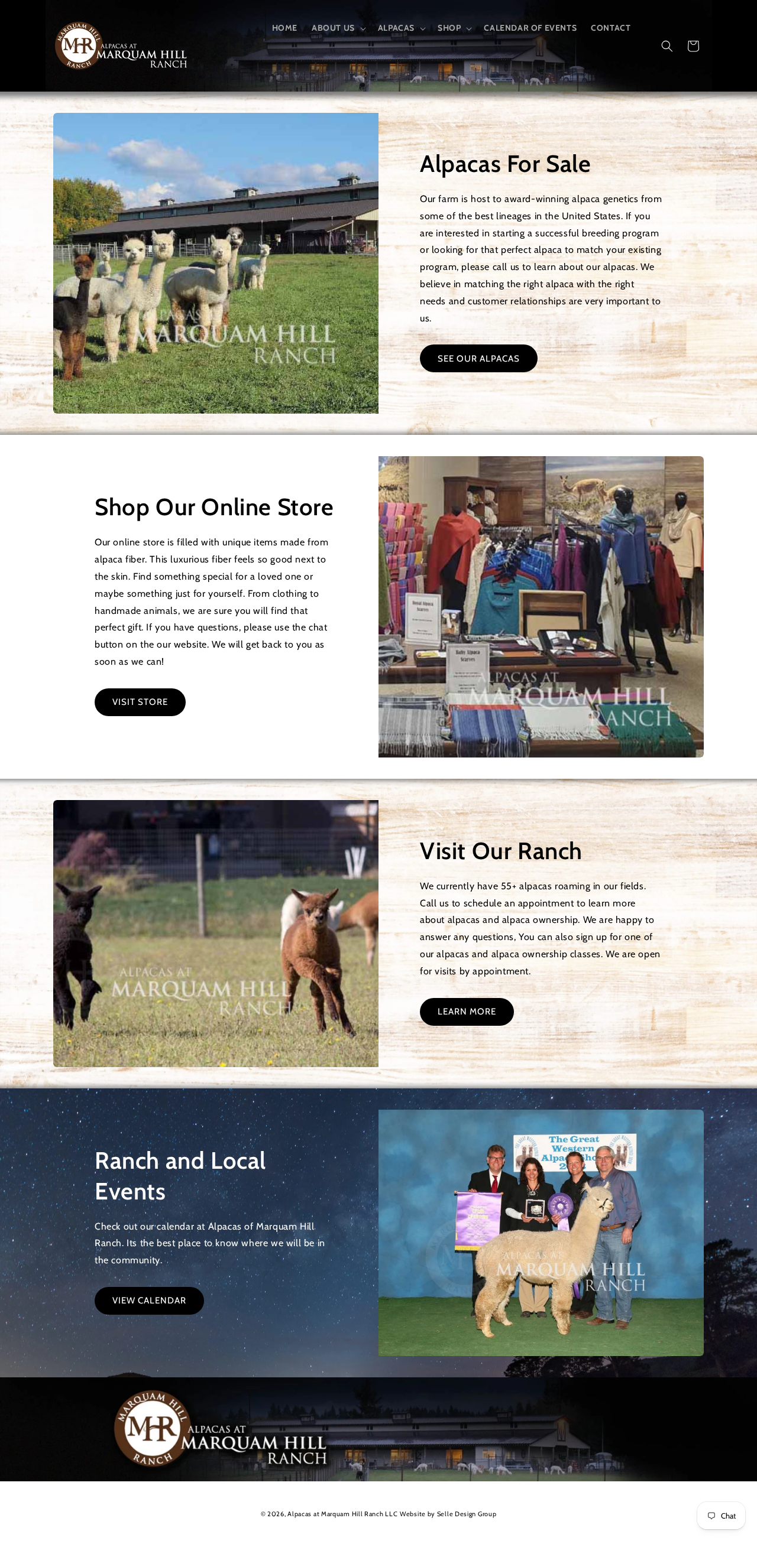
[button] (338, 27)
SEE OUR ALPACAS (479, 358)
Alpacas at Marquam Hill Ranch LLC (342, 1514)
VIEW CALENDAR (149, 1300)
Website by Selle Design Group (448, 1514)
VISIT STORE (140, 702)
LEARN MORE (467, 1011)
